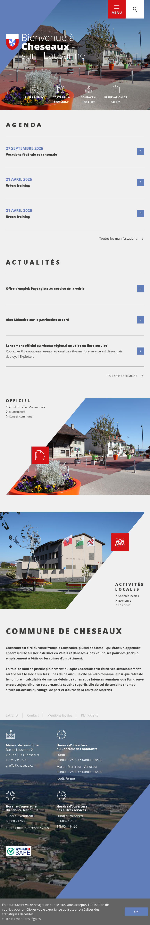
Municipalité (17, 412)
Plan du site (89, 715)
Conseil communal (21, 416)
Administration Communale (27, 407)
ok (136, 912)
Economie (124, 600)
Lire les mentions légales (23, 919)
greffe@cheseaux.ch (20, 765)
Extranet (12, 715)
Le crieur (124, 605)
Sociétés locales (128, 596)
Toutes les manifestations (118, 239)
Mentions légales (59, 715)
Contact (33, 715)
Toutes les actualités (122, 376)
